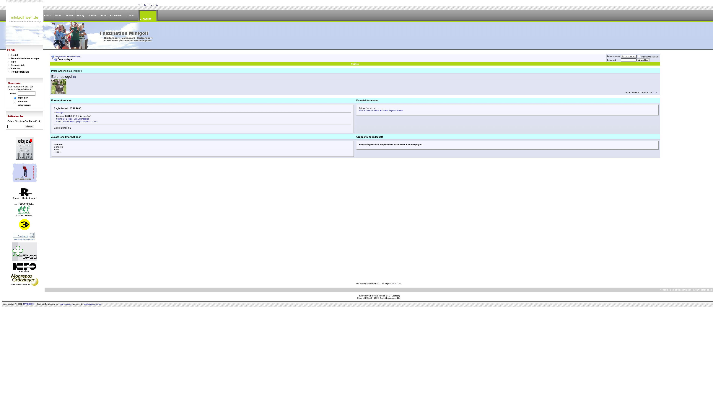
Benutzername (613, 56)
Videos (58, 15)
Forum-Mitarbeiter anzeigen (25, 58)
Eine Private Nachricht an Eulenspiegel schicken (381, 110)
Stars (104, 15)
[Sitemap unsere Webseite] (156, 5)
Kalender (16, 68)
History (80, 15)
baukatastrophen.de (92, 304)
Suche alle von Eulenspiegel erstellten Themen (77, 121)
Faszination (116, 15)
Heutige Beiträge (20, 72)
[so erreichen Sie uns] (138, 5)
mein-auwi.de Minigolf (680, 290)
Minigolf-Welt (60, 56)
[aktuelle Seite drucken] (144, 5)
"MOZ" (131, 15)
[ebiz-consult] (24, 159)
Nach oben (706, 290)
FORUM (147, 19)
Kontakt (15, 55)
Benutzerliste (18, 65)
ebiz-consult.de (66, 304)
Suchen (355, 64)
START (47, 15)
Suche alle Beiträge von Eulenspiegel (72, 119)
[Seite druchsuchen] (150, 5)
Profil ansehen (74, 56)
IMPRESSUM (28, 304)
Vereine (93, 15)
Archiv (696, 290)
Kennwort (611, 60)
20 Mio (69, 15)
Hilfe (13, 62)
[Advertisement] (684, 109)
